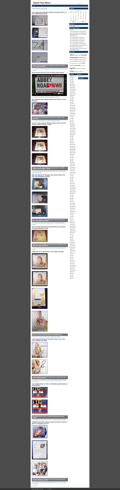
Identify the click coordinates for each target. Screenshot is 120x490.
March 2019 (72, 221)
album (42, 68)
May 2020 (71, 198)
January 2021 (72, 185)
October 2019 (72, 209)
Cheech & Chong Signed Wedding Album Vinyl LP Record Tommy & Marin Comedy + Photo (49, 123)
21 (70, 18)
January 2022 (72, 165)
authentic (76, 55)
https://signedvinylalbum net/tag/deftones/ (77, 38)
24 (78, 18)
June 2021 (72, 177)
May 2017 (71, 257)
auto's (45, 482)
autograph (45, 68)
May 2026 (71, 80)
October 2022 (72, 151)
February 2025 (72, 105)
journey (37, 482)
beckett (83, 57)
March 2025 (72, 103)
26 (83, 18)
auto (79, 55)
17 (78, 16)
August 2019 (72, 213)
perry (46, 336)
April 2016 (72, 278)
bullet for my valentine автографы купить (77, 42)
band (44, 120)
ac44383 (41, 223)
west (77, 71)
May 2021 (71, 178)
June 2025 (72, 98)
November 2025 (73, 90)
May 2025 (71, 100)
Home (34, 5)
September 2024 (73, 113)
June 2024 (72, 118)
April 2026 (72, 82)
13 (85, 15)
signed (59, 68)
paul (75, 63)
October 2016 (72, 268)
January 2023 (72, 146)
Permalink (34, 70)
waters (75, 71)
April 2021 (72, 180)
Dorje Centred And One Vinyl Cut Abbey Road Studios (48, 72)
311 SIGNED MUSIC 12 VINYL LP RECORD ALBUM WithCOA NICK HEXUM (48, 417)
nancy (53, 247)
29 (73, 19)
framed (71, 61)
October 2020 (72, 190)
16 (75, 16)
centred (44, 97)
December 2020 (73, 186)
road (49, 97)
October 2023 (72, 131)
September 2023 (73, 133)
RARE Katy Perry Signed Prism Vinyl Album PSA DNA (48, 251)
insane (54, 68)
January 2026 (72, 87)
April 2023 (72, 141)
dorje (36, 97)
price (57, 68)
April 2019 (72, 219)
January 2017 (72, 263)
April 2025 (72, 102)
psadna (53, 380)
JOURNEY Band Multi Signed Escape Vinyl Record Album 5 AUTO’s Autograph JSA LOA (49, 480)
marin (54, 171)
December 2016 (73, 265)
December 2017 (73, 245)
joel (52, 223)
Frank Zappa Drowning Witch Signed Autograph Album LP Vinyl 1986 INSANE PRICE (49, 66)
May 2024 (71, 120)
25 (80, 18)
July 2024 (71, 116)
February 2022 (72, 164)
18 (80, 16)
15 (73, 16)
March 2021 (72, 182)
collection (73, 59)
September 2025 (73, 94)
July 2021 (71, 175)
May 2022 (71, 159)
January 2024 (72, 126)
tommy (64, 171)
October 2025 (72, 92)
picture (79, 63)
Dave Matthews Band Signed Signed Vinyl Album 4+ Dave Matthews (48, 118)
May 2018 (71, 237)
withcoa (60, 419)
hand (75, 61)
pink (81, 63)
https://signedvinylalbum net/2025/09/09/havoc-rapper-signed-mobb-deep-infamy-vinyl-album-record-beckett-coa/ (78, 34)
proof (83, 63)
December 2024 (73, 108)
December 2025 (73, 89)
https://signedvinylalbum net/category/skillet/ (78, 31)
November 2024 (73, 110)
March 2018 (72, 240)
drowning (49, 68)
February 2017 (72, 261)
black (71, 59)
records (81, 65)
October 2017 (72, 248)
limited (83, 61)
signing (76, 68)
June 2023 (72, 138)
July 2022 (71, 155)
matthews (49, 120)
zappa (66, 68)
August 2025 (72, 95)
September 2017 (73, 250)
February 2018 (72, 242)
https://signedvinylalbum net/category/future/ (78, 43)
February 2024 (72, 124)
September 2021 (73, 172)
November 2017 (73, 247)
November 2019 (73, 208)
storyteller (59, 380)
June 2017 (72, 255)
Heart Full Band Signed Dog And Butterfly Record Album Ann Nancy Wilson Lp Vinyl (49, 245)
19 (83, 16)
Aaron (53, 489)
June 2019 (72, 216)
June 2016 (72, 275)
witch (64, 68)
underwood (64, 380)
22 (73, 18)
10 (78, 15)
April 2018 (72, 239)
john (77, 61)
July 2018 (71, 234)
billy (36, 223)
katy (43, 336)
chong (48, 171)
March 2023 (72, 142)
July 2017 (71, 253)
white (78, 71)
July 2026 (71, 77)
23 (75, 18)
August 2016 (72, 271)
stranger (60, 223)
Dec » (83, 21)
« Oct (73, 21)
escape (54, 482)
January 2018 (72, 244)
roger (84, 65)
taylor (80, 68)
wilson (64, 247)
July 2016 (71, 273)
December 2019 (73, 206)
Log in (80, 76)
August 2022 (72, 154)
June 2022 (72, 157)
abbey (42, 97)
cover (51, 380)
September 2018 (73, 231)
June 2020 (72, 196)
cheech (37, 171)
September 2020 (73, 191)
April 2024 (72, 121)
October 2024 (72, 111)
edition (81, 59)
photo (56, 171)
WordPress (46, 489)
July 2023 (71, 136)
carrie (37, 380)
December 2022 (73, 147)
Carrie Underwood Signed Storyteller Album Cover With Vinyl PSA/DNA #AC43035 (49, 377)
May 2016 (71, 276)
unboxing (83, 68)
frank (36, 68)
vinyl (62, 68)
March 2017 (72, 260)
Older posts (34, 486)
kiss (81, 61)
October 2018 (72, 229)
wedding (35, 172)
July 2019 (71, 214)
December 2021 (73, 167)
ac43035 (42, 380)
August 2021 (72, 173)
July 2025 (71, 97)
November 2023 (73, 129)
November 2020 (73, 188)
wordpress (72, 29)
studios (52, 97)
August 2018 (72, 232)
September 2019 (73, 211)
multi (60, 482)
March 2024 (72, 123)
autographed (74, 57)
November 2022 (73, 149)
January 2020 (72, 204)
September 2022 (73, 152)
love (85, 61)
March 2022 (72, 162)
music (48, 419)
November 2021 (73, 169)
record (59, 171)
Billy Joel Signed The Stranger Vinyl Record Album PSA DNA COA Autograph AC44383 (48, 175)
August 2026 (72, 76)
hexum (45, 419)
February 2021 (72, 183)
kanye (79, 61)
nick (50, 419)
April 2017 (72, 258)
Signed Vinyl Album (41, 2)
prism (48, 336)
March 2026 (72, 84)
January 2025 (72, 107)
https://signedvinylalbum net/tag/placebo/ (77, 40)
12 (83, 15)
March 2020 (72, 201)
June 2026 (72, 79)
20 (85, 16)
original (73, 63)
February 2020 (72, 203)
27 (85, 18)
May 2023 (71, 139)
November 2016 (73, 266)
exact (83, 59)
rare (36, 336)
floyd (85, 59)
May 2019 (71, 217)
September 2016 (73, 270)
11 (80, 15)
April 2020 (72, 200)
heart (36, 247)
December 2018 (73, 226)
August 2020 (72, 193)
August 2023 (72, 134)
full (49, 247)
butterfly (46, 247)
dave (36, 120)
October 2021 (72, 170)
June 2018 (72, 235)
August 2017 (72, 252)
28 (70, 19)
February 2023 (72, 144)
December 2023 (73, 128)
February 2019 (72, 222)
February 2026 (72, 85)
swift (78, 68)
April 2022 (72, 160)
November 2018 (73, 227)
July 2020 (71, 195)
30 (75, 19)
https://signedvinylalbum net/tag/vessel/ (77, 37)
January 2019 (72, 224)
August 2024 (72, 115)
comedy (51, 171)
